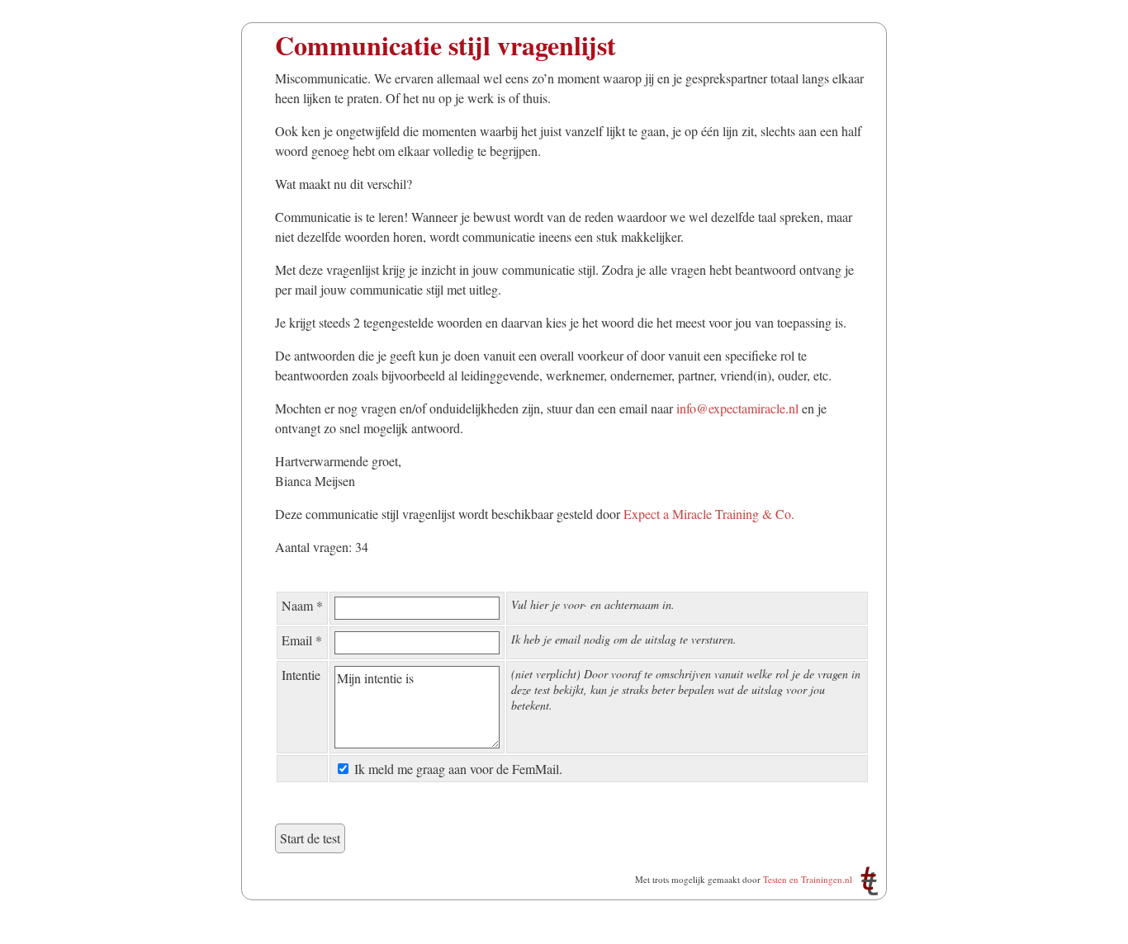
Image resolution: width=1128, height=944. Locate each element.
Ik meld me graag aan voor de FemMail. (458, 768)
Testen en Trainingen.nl (807, 879)
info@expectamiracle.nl (737, 408)
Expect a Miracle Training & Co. (708, 513)
